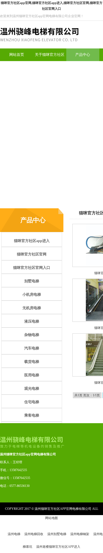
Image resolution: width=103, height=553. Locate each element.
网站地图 (51, 518)
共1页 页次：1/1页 (87, 395)
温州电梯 (14, 534)
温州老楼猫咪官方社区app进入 (58, 547)
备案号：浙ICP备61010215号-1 (51, 521)
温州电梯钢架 (79, 534)
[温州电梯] (39, 47)
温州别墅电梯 (56, 534)
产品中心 (82, 55)
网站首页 (16, 55)
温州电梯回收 (33, 534)
